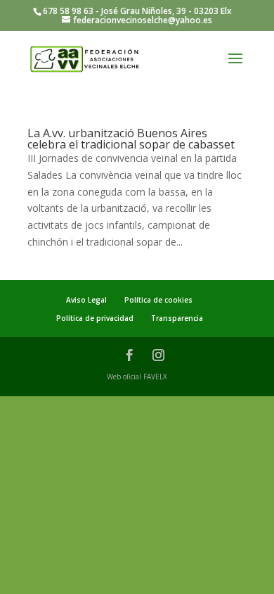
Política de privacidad (94, 318)
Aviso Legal (86, 300)
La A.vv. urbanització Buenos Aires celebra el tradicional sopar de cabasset (131, 138)
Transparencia (177, 318)
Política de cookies (158, 300)
